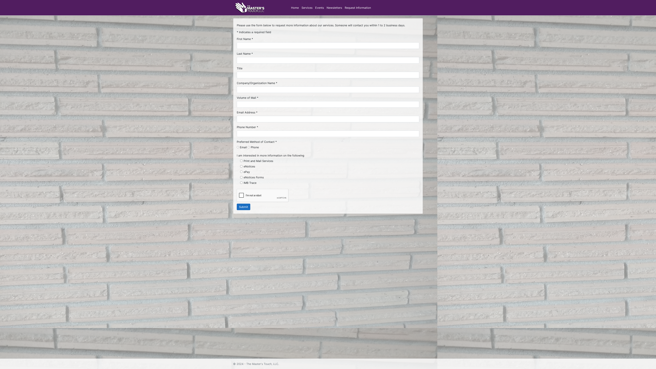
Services (307, 7)
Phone (254, 147)
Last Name (244, 53)
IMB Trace (250, 182)
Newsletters (334, 7)
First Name (244, 39)
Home (295, 7)
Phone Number (246, 127)
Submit (243, 207)
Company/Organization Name (256, 83)
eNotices (249, 166)
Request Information (358, 7)
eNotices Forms (254, 177)
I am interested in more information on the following (270, 155)
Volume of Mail (246, 97)
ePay (247, 172)
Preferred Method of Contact (256, 142)
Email (243, 147)
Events (319, 7)
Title (239, 68)
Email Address (246, 112)
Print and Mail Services (258, 161)
